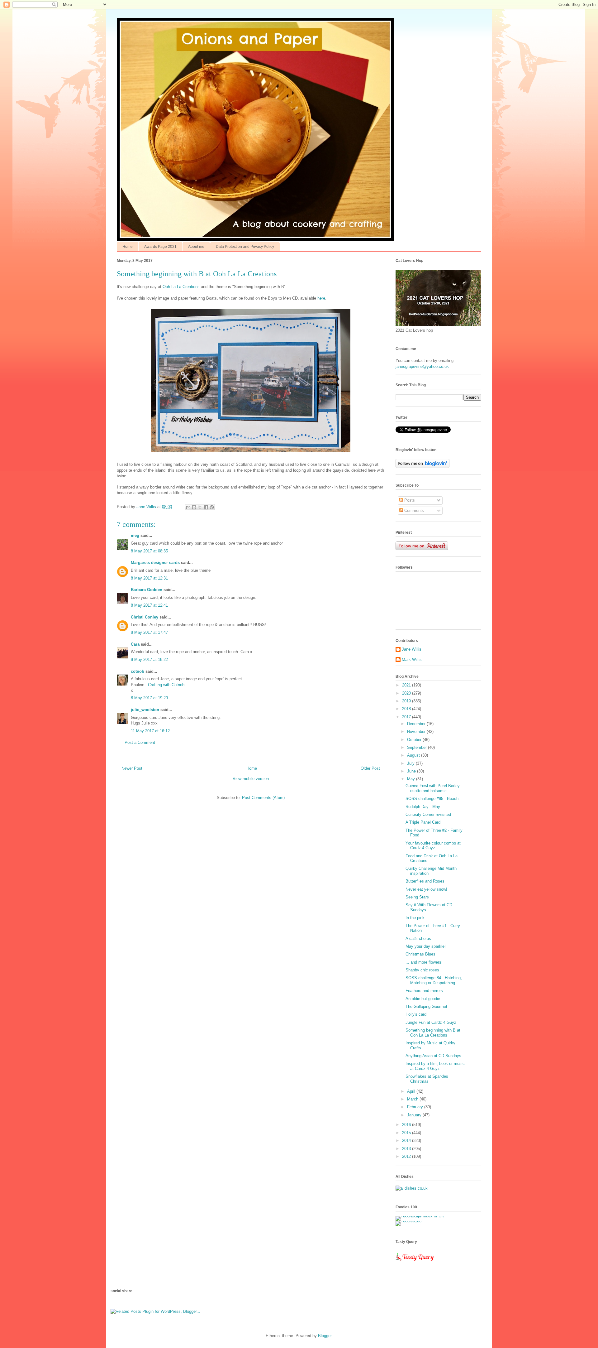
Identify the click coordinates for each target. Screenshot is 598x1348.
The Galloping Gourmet (426, 1006)
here (321, 298)
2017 (407, 717)
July (411, 763)
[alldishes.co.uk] (412, 1188)
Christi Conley (144, 617)
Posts (409, 500)
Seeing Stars (417, 897)
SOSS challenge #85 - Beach (432, 798)
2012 (407, 1156)
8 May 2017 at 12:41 (149, 605)
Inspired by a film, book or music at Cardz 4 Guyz (435, 1066)
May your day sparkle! (426, 946)
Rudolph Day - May (423, 806)
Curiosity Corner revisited (428, 814)
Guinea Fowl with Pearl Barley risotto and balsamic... (433, 788)
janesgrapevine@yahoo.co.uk (422, 366)
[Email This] (188, 507)
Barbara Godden (146, 589)
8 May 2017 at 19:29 (149, 698)
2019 (407, 701)
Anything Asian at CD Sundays (433, 1055)
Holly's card (416, 1014)
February (415, 1107)
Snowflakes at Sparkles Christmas (427, 1079)
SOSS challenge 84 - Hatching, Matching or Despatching (434, 980)
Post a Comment (140, 742)
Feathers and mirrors (424, 990)
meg (135, 535)
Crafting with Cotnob (166, 684)
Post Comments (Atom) (263, 797)
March (413, 1099)
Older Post (370, 768)
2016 (407, 1124)
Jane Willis (411, 649)
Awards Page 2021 (160, 246)
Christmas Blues (420, 954)
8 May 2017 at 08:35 (149, 551)
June (412, 771)
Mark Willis (412, 659)
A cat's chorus (418, 938)
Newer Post (131, 768)
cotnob (137, 671)
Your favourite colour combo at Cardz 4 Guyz (433, 845)
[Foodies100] (408, 1221)
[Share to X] (200, 507)
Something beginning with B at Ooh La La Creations (433, 1032)
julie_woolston (145, 709)
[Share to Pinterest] (212, 507)
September (417, 747)
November (417, 731)
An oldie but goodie (423, 998)
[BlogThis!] (194, 507)
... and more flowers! (424, 962)
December (417, 723)
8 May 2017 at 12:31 (149, 578)
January (415, 1115)
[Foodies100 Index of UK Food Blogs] (421, 1216)
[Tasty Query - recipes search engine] (415, 1262)
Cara (135, 644)
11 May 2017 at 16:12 (150, 731)
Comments (413, 510)
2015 (407, 1132)
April (411, 1091)
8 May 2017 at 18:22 (149, 659)
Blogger (324, 1335)
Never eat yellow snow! (426, 889)
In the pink (415, 917)
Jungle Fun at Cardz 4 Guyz (431, 1022)
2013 (407, 1148)
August (414, 755)
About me (196, 246)
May (411, 779)
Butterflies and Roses (425, 881)
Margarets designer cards (155, 562)
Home (127, 246)
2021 (407, 685)
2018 (407, 708)
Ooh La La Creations (181, 286)
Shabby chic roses (422, 970)
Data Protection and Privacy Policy (245, 246)
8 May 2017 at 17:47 (149, 632)
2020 (407, 693)
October (415, 739)
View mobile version (251, 778)
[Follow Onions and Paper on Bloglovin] (422, 466)
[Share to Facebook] (206, 507)
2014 (407, 1140)
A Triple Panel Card (423, 822)
